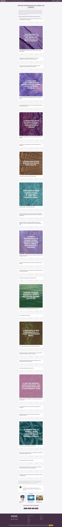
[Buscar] (57, 1)
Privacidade (41, 518)
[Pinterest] (17, 519)
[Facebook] (11, 519)
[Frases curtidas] (59, 1)
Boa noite (29, 520)
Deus (28, 523)
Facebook (25, 508)
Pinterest (37, 508)
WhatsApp (29, 508)
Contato (41, 519)
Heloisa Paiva (24, 486)
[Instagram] (15, 519)
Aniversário (29, 519)
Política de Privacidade (30, 525)
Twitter (33, 508)
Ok (50, 525)
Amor (28, 518)
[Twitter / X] (13, 519)
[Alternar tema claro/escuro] (61, 1)
